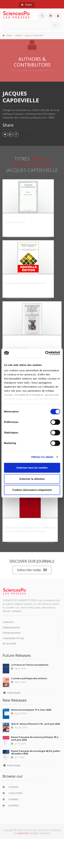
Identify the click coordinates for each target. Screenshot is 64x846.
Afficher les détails (42, 456)
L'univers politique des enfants (29, 678)
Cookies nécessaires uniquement (32, 489)
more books (13, 692)
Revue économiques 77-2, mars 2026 (31, 709)
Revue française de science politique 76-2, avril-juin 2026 (35, 738)
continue (16, 611)
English (28, 4)
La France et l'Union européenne (29, 664)
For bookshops (12, 632)
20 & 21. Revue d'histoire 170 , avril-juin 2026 (35, 723)
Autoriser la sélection (32, 478)
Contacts (8, 622)
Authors (18, 35)
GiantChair (23, 833)
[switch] (55, 422)
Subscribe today (29, 570)
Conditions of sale (13, 638)
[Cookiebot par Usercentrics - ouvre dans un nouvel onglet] (45, 353)
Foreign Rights (11, 627)
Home (9, 35)
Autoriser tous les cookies (32, 467)
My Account (9, 643)
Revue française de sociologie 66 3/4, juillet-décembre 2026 (36, 752)
